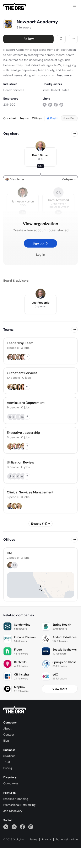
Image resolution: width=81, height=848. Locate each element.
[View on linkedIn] (50, 104)
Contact (8, 734)
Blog (6, 740)
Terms (33, 839)
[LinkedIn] (14, 826)
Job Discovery (12, 811)
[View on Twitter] (45, 104)
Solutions (9, 756)
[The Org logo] (14, 710)
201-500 (9, 104)
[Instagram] (30, 826)
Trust (6, 762)
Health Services (13, 90)
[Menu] (74, 6)
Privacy (46, 839)
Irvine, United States (56, 90)
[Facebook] (22, 826)
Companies (10, 783)
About (7, 728)
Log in (40, 255)
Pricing (7, 768)
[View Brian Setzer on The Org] (40, 146)
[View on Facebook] (56, 104)
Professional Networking (19, 805)
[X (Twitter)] (5, 826)
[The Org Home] (14, 6)
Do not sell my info (67, 839)
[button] (40, 156)
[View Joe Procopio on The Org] (40, 293)
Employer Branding (15, 799)
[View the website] (61, 104)
